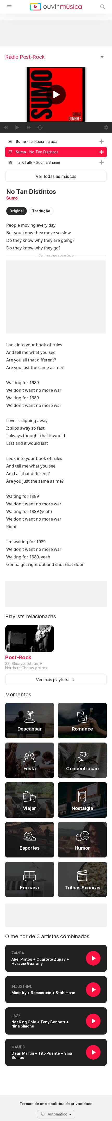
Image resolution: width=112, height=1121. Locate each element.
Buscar (102, 7)
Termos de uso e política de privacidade (56, 1104)
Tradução (41, 211)
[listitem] (56, 141)
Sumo (12, 198)
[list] (56, 152)
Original (16, 211)
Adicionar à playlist (101, 141)
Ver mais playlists (52, 679)
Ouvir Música (56, 6)
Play (56, 94)
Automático (57, 1114)
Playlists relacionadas (30, 616)
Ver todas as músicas (56, 176)
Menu (9, 7)
